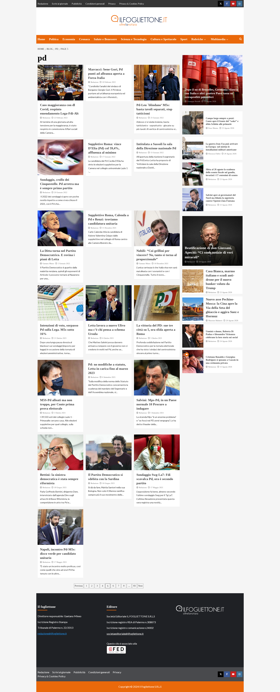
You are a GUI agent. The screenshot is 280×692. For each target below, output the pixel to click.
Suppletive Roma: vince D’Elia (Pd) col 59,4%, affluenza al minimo (104, 148)
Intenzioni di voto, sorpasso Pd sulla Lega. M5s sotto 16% (59, 330)
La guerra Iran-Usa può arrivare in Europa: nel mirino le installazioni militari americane (222, 147)
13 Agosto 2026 (226, 367)
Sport (183, 39)
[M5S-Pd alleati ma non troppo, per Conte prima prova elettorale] (60, 377)
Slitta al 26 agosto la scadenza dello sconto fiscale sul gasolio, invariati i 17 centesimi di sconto (222, 172)
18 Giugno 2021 (60, 487)
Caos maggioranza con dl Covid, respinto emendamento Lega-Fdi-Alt (59, 109)
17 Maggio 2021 (157, 487)
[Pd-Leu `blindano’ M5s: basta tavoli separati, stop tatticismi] (157, 82)
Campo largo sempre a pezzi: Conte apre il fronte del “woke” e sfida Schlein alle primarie (222, 121)
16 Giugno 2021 (108, 483)
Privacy (112, 3)
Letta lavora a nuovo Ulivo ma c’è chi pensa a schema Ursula (106, 330)
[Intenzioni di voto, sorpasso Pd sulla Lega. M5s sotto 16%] (60, 303)
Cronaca (84, 39)
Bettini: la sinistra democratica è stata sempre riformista (59, 479)
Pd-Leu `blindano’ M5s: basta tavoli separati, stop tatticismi (154, 109)
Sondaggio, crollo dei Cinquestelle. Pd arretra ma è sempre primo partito (59, 184)
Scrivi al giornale (60, 3)
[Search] (241, 39)
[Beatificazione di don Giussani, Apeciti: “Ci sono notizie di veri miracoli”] (212, 241)
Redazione (43, 3)
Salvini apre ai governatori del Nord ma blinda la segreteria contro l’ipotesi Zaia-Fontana (221, 198)
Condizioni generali (95, 3)
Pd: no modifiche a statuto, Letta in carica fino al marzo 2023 (108, 369)
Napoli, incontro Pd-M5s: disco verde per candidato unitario (58, 554)
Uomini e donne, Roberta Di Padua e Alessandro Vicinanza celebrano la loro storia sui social (222, 334)
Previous (79, 586)
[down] (205, 39)
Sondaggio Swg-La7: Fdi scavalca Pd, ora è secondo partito (154, 479)
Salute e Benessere (105, 39)
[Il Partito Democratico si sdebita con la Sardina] (109, 452)
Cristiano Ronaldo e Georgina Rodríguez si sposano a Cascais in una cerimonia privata (222, 360)
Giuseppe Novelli (193, 101)
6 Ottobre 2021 (108, 338)
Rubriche (197, 39)
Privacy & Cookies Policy (131, 3)
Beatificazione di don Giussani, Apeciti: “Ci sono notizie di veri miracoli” (209, 252)
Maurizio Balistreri (215, 320)
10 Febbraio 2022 (109, 82)
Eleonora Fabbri (214, 153)
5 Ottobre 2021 (156, 338)
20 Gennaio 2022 (60, 192)
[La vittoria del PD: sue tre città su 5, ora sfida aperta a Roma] (157, 303)
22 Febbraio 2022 (61, 118)
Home (41, 39)
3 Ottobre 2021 (60, 413)
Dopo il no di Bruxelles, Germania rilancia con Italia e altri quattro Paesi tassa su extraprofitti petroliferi (211, 93)
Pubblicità (77, 3)
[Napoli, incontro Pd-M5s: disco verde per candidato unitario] (60, 527)
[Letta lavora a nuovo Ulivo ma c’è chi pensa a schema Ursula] (109, 303)
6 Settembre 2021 (109, 377)
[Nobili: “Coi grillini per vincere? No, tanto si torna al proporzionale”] (157, 228)
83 (134, 586)
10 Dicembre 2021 (161, 263)
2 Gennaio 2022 (64, 263)
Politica (53, 39)
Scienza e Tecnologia (133, 39)
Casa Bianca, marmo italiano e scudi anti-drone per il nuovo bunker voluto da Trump (220, 279)
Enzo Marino (213, 128)
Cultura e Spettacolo (163, 39)
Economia (69, 39)
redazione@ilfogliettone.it (52, 633)
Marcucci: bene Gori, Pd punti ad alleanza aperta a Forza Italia (106, 74)
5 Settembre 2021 (157, 413)
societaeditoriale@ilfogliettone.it (125, 633)
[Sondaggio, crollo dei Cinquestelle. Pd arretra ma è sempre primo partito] (60, 157)
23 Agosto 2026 (210, 101)
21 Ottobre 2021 (60, 338)
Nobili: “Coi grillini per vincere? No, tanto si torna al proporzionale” (156, 255)
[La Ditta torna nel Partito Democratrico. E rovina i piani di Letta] (60, 228)
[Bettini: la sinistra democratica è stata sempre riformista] (60, 452)
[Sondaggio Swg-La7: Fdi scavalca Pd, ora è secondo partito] (157, 452)
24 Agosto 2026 (205, 262)
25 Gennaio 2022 (157, 118)
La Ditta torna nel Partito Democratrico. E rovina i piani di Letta (58, 255)
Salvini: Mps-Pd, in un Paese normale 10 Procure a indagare (156, 404)
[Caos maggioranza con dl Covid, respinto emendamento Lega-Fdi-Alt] (60, 82)
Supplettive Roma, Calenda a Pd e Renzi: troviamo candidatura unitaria (108, 219)
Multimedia (218, 39)
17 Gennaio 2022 (108, 157)
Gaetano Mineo (48, 263)
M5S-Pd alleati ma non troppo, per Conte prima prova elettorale (57, 404)
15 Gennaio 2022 (157, 153)
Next (140, 586)
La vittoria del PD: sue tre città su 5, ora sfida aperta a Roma (155, 330)
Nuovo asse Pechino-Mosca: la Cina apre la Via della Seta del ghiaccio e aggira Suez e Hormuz (222, 307)
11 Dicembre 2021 (109, 228)
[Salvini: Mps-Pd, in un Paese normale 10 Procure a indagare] (157, 377)
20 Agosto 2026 (230, 153)
